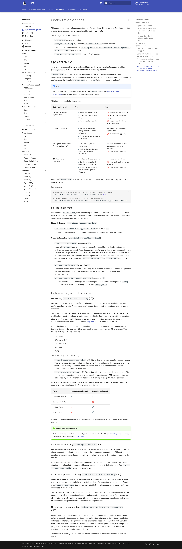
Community (82, 9)
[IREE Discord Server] (150, 544)
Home (24, 9)
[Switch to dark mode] (101, 3)
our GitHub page (78, 436)
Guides (50, 9)
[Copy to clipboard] (128, 192)
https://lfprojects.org (122, 543)
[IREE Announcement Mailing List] (154, 544)
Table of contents (142, 19)
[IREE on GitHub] (146, 544)
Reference (60, 9)
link (86, 21)
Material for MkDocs (37, 546)
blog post (90, 322)
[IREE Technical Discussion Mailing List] (158, 544)
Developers (71, 9)
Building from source (37, 9)
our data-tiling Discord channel (117, 434)
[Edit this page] (129, 20)
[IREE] (24, 3)
